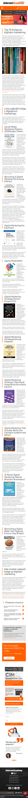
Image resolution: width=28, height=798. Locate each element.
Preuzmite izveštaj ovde (9, 637)
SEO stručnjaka (6, 90)
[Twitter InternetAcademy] (15, 788)
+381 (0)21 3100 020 (17, 670)
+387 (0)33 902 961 (14, 780)
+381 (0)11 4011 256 (23, 7)
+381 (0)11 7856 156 (23, 9)
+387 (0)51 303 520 (14, 782)
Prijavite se (9, 658)
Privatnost (9, 792)
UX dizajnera (13, 90)
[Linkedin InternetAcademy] (18, 788)
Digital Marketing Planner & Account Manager (12, 596)
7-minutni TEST (13, 699)
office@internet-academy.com (14, 785)
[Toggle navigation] (2, 8)
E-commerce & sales (7, 11)
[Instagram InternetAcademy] (12, 788)
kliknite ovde (18, 653)
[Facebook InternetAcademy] (10, 788)
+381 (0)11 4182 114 (14, 775)
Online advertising (7, 13)
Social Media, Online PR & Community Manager (13, 595)
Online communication (20, 11)
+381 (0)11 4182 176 (14, 778)
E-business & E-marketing (20, 13)
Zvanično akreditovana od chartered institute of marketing (13, 683)
